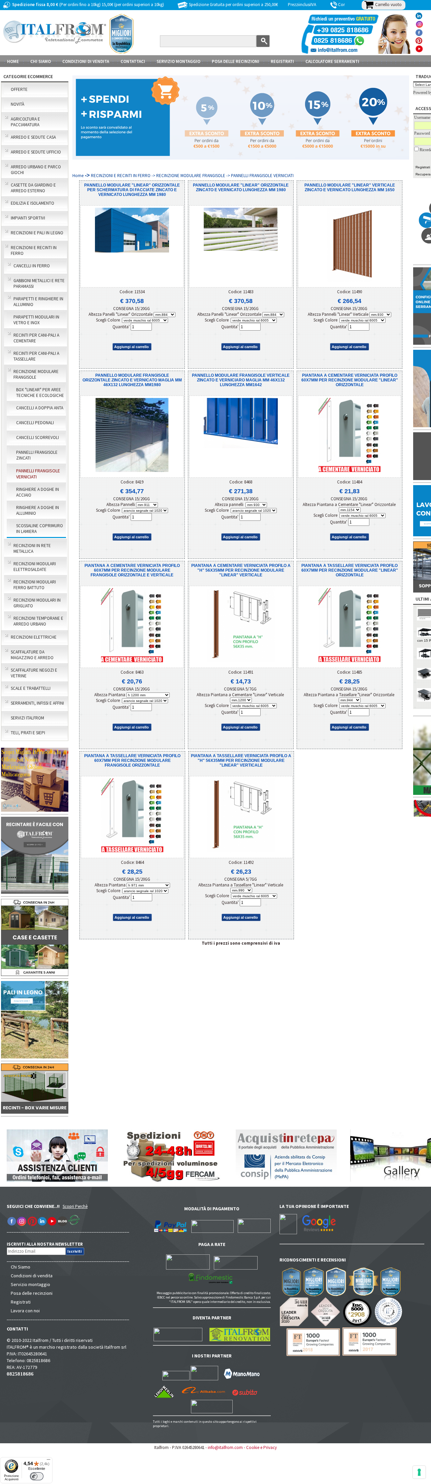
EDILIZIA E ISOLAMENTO (32, 203)
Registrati (282, 61)
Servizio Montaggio (178, 61)
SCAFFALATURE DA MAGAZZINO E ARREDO (32, 655)
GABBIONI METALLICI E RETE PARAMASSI (39, 283)
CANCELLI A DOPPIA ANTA (39, 408)
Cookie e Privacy (261, 1447)
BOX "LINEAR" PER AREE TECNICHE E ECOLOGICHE (40, 392)
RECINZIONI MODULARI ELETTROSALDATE (34, 566)
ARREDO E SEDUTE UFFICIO (36, 152)
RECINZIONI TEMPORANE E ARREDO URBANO (38, 621)
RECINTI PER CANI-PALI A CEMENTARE (36, 338)
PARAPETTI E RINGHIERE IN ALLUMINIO (38, 301)
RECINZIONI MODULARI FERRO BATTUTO (34, 585)
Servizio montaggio (30, 1284)
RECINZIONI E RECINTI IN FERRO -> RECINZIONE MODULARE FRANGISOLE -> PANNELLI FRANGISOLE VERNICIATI (192, 175)
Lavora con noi (25, 1311)
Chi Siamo (20, 1267)
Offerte (19, 89)
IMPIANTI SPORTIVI (28, 218)
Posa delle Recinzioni (235, 61)
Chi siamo (40, 61)
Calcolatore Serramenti (332, 61)
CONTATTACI (133, 61)
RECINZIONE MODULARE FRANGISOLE (36, 374)
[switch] (36, 1476)
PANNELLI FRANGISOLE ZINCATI (37, 455)
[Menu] (48, 1461)
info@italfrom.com (225, 1447)
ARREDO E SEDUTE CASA (33, 137)
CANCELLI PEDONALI (35, 423)
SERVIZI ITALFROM (27, 718)
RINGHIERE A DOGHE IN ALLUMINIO (37, 510)
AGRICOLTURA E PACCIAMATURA (25, 122)
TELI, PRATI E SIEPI (28, 733)
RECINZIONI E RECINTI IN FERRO (34, 250)
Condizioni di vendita (32, 1276)
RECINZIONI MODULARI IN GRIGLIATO (37, 603)
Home (13, 61)
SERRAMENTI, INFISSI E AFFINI (37, 703)
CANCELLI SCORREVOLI (37, 437)
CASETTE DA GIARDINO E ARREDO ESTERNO (33, 188)
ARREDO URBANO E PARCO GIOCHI (36, 169)
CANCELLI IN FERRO (31, 266)
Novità (17, 104)
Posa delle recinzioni (32, 1293)
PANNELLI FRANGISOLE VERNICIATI (38, 474)
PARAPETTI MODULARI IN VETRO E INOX (36, 320)
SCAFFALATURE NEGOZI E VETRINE (34, 673)
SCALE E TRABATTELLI (31, 688)
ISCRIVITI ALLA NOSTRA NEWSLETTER (48, 1244)
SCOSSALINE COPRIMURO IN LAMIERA (39, 528)
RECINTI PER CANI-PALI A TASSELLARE (36, 356)
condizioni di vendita (85, 61)
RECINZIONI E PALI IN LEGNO (37, 233)
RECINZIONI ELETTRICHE (34, 637)
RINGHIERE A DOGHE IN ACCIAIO (37, 492)
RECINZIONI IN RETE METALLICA (32, 548)
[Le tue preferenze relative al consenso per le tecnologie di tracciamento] (419, 1472)
